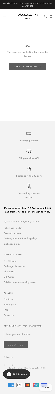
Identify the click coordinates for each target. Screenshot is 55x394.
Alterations (9, 271)
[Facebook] (5, 365)
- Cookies (43, 368)
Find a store (10, 304)
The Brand (9, 299)
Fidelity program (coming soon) (20, 282)
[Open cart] (51, 16)
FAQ (6, 310)
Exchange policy (12, 244)
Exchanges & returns (14, 266)
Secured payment (12, 233)
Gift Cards (9, 277)
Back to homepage (27, 66)
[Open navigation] (4, 16)
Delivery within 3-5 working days (20, 238)
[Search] (45, 16)
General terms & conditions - (19, 368)
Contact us (9, 315)
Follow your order (13, 228)
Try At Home (10, 261)
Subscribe (15, 344)
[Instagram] (12, 365)
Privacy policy (34, 368)
